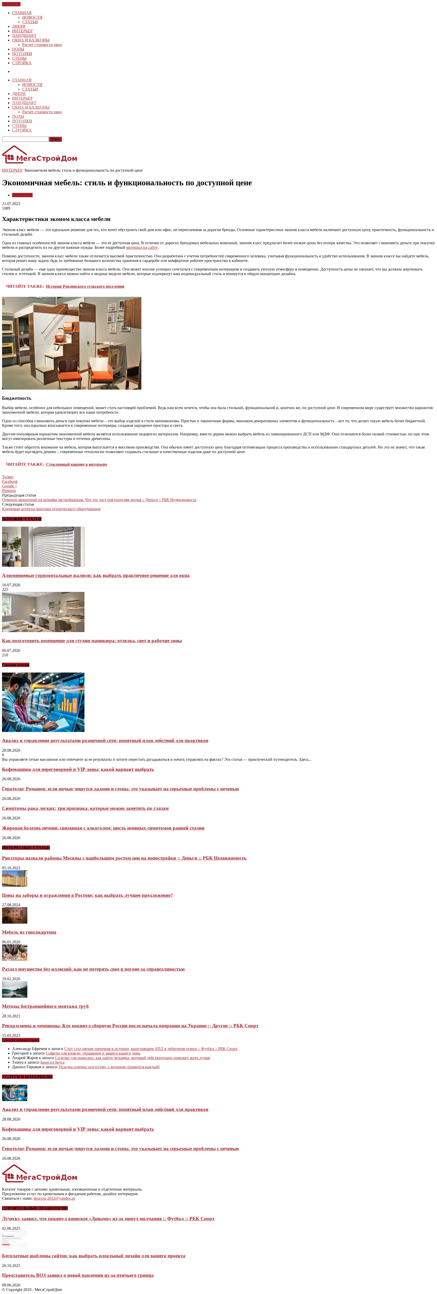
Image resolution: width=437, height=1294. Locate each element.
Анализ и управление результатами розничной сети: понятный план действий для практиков (105, 740)
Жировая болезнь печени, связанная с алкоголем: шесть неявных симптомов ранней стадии (103, 828)
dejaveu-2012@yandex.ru (54, 1198)
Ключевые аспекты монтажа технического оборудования (51, 509)
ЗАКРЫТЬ (11, 4)
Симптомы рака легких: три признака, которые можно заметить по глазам (85, 808)
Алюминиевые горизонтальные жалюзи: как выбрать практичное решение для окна (96, 575)
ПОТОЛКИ (22, 54)
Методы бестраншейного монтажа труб (45, 1006)
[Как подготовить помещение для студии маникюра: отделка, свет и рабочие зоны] (43, 631)
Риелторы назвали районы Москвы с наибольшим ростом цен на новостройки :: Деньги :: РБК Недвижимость (124, 858)
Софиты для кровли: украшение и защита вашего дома (93, 1053)
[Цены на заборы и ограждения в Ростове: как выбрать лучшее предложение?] (14, 885)
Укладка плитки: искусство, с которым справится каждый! (109, 1067)
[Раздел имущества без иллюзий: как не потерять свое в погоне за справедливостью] (14, 959)
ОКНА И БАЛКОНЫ (31, 40)
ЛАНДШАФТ (24, 35)
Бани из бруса (52, 1062)
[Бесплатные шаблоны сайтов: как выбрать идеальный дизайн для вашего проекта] (14, 1246)
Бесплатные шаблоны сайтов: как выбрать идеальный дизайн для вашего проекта (93, 1255)
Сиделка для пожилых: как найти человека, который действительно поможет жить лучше (132, 1058)
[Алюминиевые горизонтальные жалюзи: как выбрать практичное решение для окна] (43, 565)
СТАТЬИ (30, 22)
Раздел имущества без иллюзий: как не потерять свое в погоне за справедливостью (93, 969)
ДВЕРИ (19, 26)
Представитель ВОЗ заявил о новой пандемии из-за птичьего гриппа (78, 1275)
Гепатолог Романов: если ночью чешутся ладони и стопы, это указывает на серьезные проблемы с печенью (120, 788)
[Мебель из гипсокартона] (14, 922)
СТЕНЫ (19, 58)
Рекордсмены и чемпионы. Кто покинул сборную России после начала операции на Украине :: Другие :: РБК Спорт (130, 1025)
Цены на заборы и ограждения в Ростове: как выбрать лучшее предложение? (87, 895)
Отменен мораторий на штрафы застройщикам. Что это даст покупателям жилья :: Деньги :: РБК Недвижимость (99, 500)
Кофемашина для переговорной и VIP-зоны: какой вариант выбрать (78, 769)
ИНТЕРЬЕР (22, 31)
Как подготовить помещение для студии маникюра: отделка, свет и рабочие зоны (92, 640)
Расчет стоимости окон (42, 44)
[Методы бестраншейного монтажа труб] (14, 996)
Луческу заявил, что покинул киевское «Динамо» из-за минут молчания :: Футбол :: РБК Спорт (108, 1218)
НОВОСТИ (32, 17)
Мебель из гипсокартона (29, 932)
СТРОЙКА (22, 63)
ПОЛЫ (18, 49)
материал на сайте (142, 247)
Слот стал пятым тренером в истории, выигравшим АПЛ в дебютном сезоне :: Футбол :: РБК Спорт (150, 1048)
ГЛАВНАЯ (22, 13)
